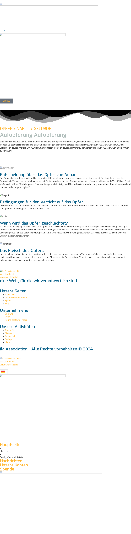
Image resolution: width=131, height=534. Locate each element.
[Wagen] (4, 30)
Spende (7, 469)
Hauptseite (10, 444)
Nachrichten (11, 461)
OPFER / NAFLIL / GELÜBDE (25, 128)
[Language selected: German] (4, 371)
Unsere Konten (14, 465)
